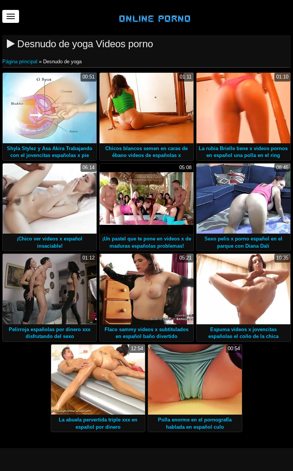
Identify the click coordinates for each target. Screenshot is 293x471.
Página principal (20, 61)
